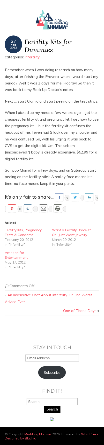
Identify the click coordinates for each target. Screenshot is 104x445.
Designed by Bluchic (20, 438)
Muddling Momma (37, 434)
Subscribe (52, 372)
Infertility (32, 57)
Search (52, 409)
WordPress (89, 434)
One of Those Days (80, 310)
